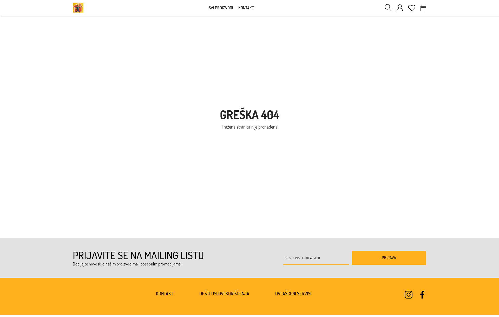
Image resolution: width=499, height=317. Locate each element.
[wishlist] (411, 8)
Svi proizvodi (221, 7)
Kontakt (246, 7)
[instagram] (408, 295)
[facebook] (422, 295)
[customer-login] (400, 7)
